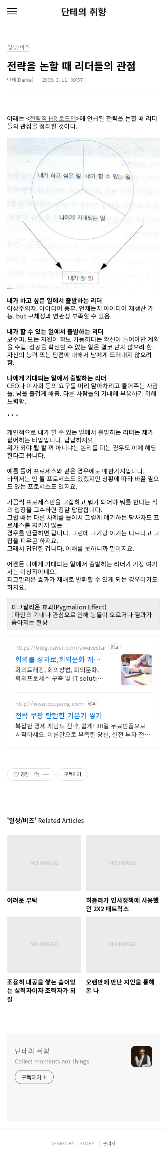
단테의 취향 (83, 11)
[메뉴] (12, 11)
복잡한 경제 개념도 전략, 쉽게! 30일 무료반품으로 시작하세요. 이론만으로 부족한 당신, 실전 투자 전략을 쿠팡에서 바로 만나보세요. (82, 729)
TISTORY (85, 1143)
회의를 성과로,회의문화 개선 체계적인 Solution (57, 659)
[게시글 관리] (46, 774)
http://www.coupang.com (49, 703)
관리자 (109, 1143)
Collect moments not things (52, 1061)
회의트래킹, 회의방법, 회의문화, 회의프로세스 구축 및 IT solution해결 (59, 673)
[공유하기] (36, 774)
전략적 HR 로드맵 (53, 118)
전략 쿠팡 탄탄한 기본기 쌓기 (58, 715)
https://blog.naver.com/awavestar (60, 647)
